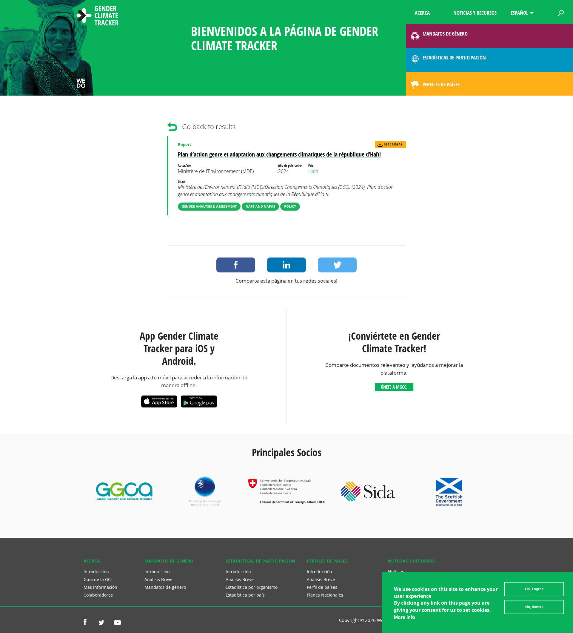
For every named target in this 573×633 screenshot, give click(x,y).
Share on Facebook (235, 265)
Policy (290, 206)
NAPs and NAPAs (260, 206)
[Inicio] (97, 16)
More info (404, 617)
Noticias (396, 571)
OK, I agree (534, 589)
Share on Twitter (337, 265)
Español (519, 13)
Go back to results (208, 126)
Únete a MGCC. (394, 387)
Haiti (313, 171)
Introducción (96, 571)
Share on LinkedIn (286, 265)
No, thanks (534, 607)
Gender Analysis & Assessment (209, 206)
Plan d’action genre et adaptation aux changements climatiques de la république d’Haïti (279, 154)
